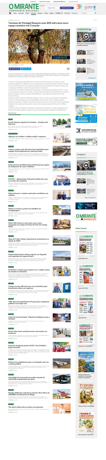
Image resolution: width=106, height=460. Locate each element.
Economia (10, 20)
